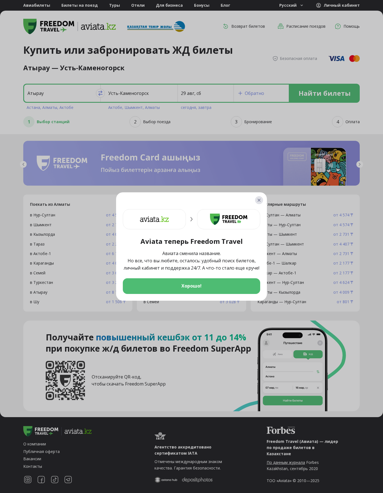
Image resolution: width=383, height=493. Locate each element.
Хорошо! (191, 286)
